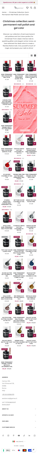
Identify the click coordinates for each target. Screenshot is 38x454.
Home (4, 12)
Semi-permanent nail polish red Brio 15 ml (7, 76)
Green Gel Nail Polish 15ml (31, 200)
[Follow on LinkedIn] (29, 436)
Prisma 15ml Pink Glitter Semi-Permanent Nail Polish (19, 177)
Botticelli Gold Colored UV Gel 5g (31, 251)
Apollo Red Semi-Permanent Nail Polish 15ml (7, 227)
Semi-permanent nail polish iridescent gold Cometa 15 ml (19, 275)
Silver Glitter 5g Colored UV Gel (7, 274)
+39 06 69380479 (8, 394)
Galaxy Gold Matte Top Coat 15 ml (31, 342)
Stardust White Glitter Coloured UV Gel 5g (19, 228)
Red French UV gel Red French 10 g (19, 297)
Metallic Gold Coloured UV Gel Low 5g (31, 297)
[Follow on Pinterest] (14, 436)
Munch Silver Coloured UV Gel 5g (31, 227)
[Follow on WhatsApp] (35, 436)
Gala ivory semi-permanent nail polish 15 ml (7, 297)
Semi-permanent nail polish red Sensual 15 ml (7, 150)
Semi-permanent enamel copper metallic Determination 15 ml (7, 364)
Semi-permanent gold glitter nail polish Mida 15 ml (19, 252)
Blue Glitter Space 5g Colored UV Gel (31, 274)
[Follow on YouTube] (19, 436)
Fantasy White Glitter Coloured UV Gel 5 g (19, 151)
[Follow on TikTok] (24, 436)
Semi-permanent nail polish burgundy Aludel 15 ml (19, 77)
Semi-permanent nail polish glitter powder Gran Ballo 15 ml (19, 320)
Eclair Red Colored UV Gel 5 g (6, 176)
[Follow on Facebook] (3, 436)
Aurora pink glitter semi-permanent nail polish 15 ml (6, 102)
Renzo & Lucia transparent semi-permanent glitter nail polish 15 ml (31, 151)
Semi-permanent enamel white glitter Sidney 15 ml (7, 128)
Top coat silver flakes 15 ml (6, 250)
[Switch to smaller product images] (35, 55)
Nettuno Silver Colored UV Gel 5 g (18, 201)
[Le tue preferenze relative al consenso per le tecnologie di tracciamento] (3, 450)
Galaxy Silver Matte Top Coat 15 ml (31, 319)
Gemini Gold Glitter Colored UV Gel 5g (19, 342)
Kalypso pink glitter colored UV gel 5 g (7, 319)
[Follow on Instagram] (8, 436)
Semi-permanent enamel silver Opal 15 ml (31, 176)
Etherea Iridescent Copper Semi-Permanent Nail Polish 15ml (6, 202)
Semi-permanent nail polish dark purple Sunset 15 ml (31, 77)
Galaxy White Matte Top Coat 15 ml (6, 342)
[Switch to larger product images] (32, 55)
